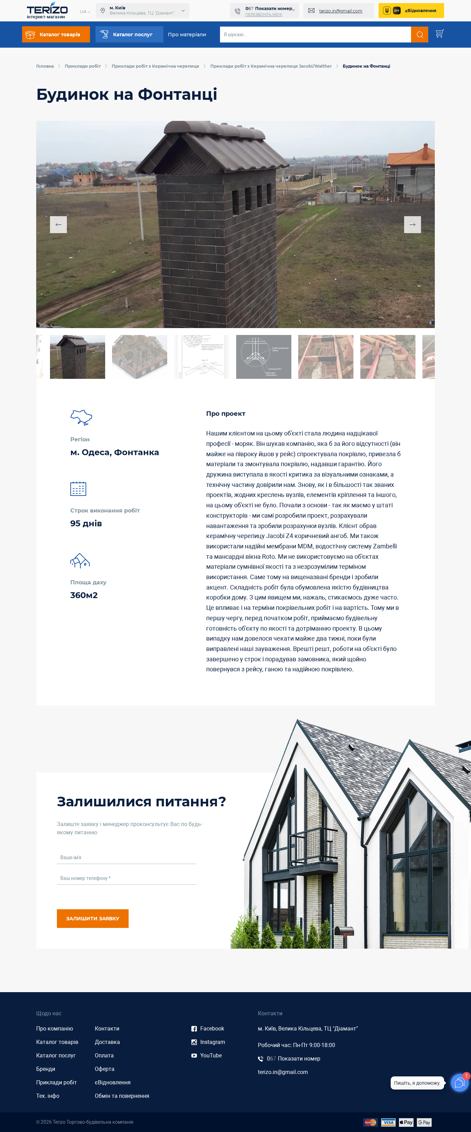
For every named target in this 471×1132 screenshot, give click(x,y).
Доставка (107, 1042)
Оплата (104, 1055)
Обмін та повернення (122, 1096)
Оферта (104, 1069)
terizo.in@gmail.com (340, 10)
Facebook (212, 1028)
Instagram (212, 1042)
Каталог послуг (56, 1055)
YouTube (211, 1055)
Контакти (107, 1028)
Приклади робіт (56, 1082)
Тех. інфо (47, 1096)
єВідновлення (421, 10)
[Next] (412, 224)
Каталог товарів (57, 1042)
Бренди (45, 1069)
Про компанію (54, 1028)
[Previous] (58, 224)
